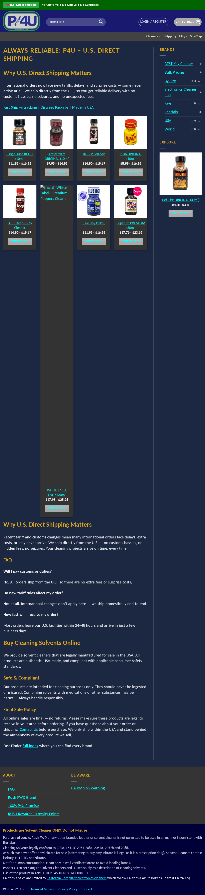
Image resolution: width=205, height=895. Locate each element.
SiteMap (196, 36)
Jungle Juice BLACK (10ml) (19, 156)
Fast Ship (20, 108)
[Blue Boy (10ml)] (93, 201)
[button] (153, 22)
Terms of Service (42, 889)
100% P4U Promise (23, 806)
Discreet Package (54, 108)
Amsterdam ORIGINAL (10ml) (57, 156)
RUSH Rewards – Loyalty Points (33, 814)
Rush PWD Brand (22, 798)
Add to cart (20, 171)
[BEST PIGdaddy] (93, 132)
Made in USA (83, 108)
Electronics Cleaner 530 (180, 92)
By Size (170, 81)
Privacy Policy (67, 889)
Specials (171, 112)
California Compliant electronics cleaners (77, 878)
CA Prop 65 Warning (88, 788)
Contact (86, 889)
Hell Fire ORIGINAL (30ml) (180, 200)
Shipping (170, 36)
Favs (168, 104)
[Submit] (101, 22)
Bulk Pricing (174, 73)
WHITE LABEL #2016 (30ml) (57, 493)
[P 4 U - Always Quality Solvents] (21, 21)
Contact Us (29, 730)
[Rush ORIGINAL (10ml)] (130, 132)
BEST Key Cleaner (179, 64)
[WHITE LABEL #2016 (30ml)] (56, 335)
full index (30, 746)
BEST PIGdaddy (94, 154)
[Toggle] (199, 81)
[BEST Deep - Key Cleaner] (19, 201)
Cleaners (152, 36)
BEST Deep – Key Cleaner (20, 225)
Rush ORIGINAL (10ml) (131, 156)
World (170, 129)
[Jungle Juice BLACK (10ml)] (19, 132)
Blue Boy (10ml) (93, 223)
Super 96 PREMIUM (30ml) (131, 225)
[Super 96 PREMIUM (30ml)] (130, 201)
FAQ (182, 36)
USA (168, 121)
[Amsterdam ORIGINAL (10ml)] (56, 132)
